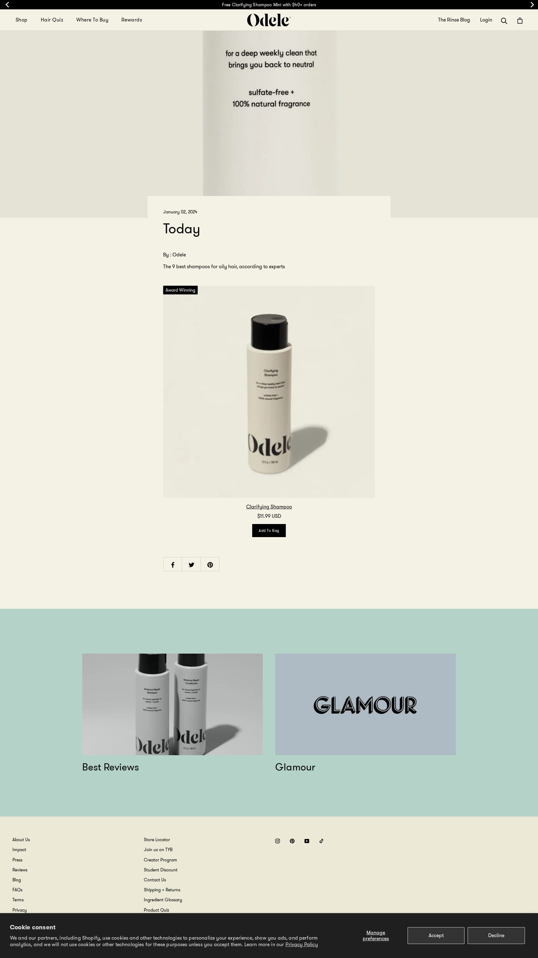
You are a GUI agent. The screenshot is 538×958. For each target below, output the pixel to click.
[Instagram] (277, 841)
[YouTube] (306, 841)
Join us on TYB (158, 849)
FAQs (17, 890)
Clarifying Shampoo (269, 506)
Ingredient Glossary (163, 900)
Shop (22, 19)
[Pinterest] (292, 841)
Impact (19, 849)
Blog (16, 880)
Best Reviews (110, 767)
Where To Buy (92, 19)
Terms (18, 900)
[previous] (7, 4)
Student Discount (160, 870)
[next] (531, 4)
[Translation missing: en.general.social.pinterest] (210, 564)
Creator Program (160, 860)
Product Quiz (156, 910)
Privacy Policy (302, 944)
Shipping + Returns (162, 890)
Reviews (19, 870)
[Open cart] (519, 20)
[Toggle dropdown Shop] (31, 20)
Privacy (19, 910)
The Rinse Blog (454, 19)
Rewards (131, 19)
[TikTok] (321, 841)
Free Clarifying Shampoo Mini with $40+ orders (269, 5)
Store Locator (157, 839)
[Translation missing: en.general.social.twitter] (191, 564)
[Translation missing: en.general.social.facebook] (172, 564)
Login (486, 19)
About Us (21, 839)
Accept (436, 935)
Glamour (295, 767)
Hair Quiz (52, 19)
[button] (504, 20)
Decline (496, 935)
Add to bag (269, 530)
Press (17, 860)
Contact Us (155, 880)
